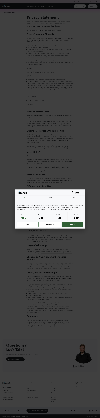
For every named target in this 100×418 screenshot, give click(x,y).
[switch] (41, 218)
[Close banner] (82, 192)
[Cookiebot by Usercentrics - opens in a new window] (72, 192)
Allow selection (50, 224)
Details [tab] (50, 197)
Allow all (72, 224)
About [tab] (73, 197)
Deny (27, 224)
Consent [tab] (26, 198)
